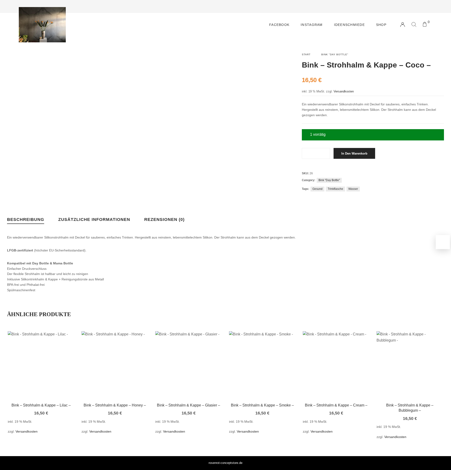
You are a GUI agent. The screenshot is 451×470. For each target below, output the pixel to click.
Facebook (279, 25)
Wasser (353, 189)
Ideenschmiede (349, 25)
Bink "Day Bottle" (334, 54)
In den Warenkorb (354, 153)
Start (306, 54)
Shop (381, 25)
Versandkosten (344, 91)
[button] (33, 371)
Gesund (317, 189)
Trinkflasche (335, 189)
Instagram (312, 25)
